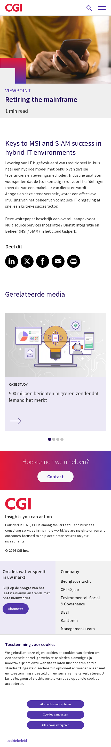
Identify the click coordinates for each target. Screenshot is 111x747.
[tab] (49, 440)
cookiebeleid (16, 740)
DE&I (65, 612)
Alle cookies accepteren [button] (55, 704)
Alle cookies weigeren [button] (55, 725)
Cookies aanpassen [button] (55, 714)
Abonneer (15, 608)
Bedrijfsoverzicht (76, 581)
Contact (55, 477)
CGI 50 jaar (70, 589)
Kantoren (69, 620)
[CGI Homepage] (13, 7)
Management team (78, 628)
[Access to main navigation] (102, 8)
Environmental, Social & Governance (80, 600)
